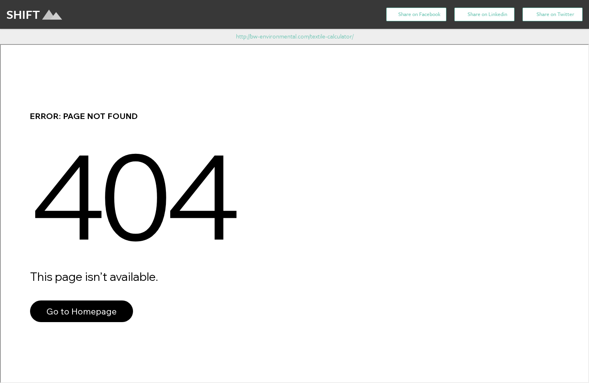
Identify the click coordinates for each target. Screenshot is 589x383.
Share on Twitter (554, 14)
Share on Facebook (418, 14)
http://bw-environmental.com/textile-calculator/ (294, 36)
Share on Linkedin (486, 14)
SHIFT (23, 14)
